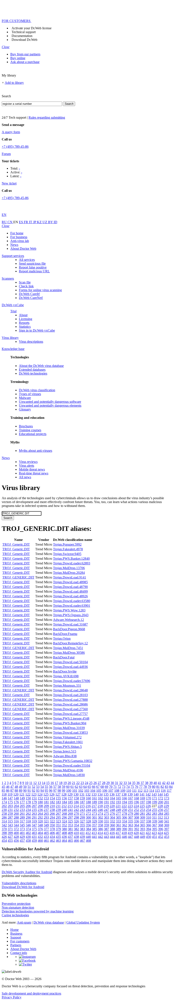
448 (136, 837)
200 (160, 802)
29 (108, 783)
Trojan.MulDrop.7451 (68, 648)
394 (148, 829)
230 (4, 810)
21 (73, 783)
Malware (25, 398)
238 (52, 810)
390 (124, 829)
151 (34, 798)
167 (130, 798)
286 (4, 817)
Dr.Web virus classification (37, 390)
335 (130, 821)
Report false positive (33, 267)
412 (88, 833)
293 (46, 817)
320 (40, 821)
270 (76, 813)
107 (110, 790)
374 (28, 829)
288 (16, 817)
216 (88, 806)
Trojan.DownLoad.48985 (70, 582)
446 (124, 837)
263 (34, 813)
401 (22, 833)
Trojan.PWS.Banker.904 (69, 723)
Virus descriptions (31, 341)
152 (40, 798)
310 (148, 817)
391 (130, 829)
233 (22, 810)
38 (146, 783)
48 (16, 786)
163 (106, 798)
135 (106, 794)
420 (136, 833)
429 (22, 837)
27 (99, 783)
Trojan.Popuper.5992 (67, 544)
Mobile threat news (32, 469)
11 (30, 783)
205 (22, 806)
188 (88, 802)
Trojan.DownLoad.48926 (70, 596)
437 (70, 837)
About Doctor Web (23, 248)
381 (70, 829)
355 (82, 825)
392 (136, 829)
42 (163, 783)
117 (169, 790)
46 (7, 786)
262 (28, 813)
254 (148, 810)
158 (76, 798)
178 (28, 802)
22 (78, 783)
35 (133, 783)
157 (70, 798)
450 (148, 837)
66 (93, 786)
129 (70, 794)
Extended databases (32, 369)
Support (15, 937)
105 (98, 790)
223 (130, 806)
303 (106, 817)
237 (46, 810)
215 (82, 806)
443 (106, 837)
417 (118, 833)
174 (4, 802)
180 (40, 802)
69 (106, 786)
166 (124, 798)
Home (14, 930)
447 (130, 837)
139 (130, 794)
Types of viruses (30, 394)
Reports (24, 323)
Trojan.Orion (62, 638)
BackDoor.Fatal (63, 657)
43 (168, 783)
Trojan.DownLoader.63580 (71, 601)
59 (63, 786)
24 (86, 783)
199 (154, 802)
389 (118, 829)
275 (106, 813)
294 (52, 817)
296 (64, 817)
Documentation (22, 36)
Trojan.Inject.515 (64, 751)
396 (160, 829)
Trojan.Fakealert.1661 (68, 742)
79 (149, 786)
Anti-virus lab (19, 241)
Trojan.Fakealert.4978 (68, 549)
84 (171, 786)
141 (142, 794)
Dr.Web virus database (48, 922)
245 (94, 810)
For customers (19, 941)
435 (58, 837)
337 (142, 821)
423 (154, 833)
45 (3, 786)
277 (118, 813)
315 (10, 821)
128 (64, 794)
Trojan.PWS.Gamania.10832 (72, 761)
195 (130, 802)
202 (4, 806)
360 (112, 825)
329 (94, 821)
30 (112, 783)
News (14, 245)
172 (160, 798)
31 (116, 783)
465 (70, 840)
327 (82, 821)
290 (28, 817)
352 (64, 825)
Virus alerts (26, 465)
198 (148, 802)
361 (118, 825)
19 (65, 783)
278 (124, 813)
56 (50, 786)
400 (16, 833)
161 (94, 798)
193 (118, 802)
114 (151, 790)
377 (46, 829)
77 (141, 786)
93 (37, 790)
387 (106, 829)
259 (10, 813)
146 (4, 798)
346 (28, 825)
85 (3, 790)
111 (134, 790)
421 (142, 833)
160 (88, 798)
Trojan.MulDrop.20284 (69, 572)
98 (59, 790)
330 (100, 821)
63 (80, 786)
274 (100, 813)
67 (98, 786)
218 (100, 806)
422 (148, 833)
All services (27, 259)
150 (28, 798)
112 (140, 790)
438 (76, 837)
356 (88, 825)
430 (28, 837)
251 (130, 810)
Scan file (25, 282)
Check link (26, 286)
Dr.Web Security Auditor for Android (27, 872)
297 (70, 817)
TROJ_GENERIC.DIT (18, 577)
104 (92, 790)
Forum (6, 154)
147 (10, 798)
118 (4, 794)
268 (64, 813)
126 (52, 794)
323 (58, 821)
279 (130, 813)
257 (166, 810)
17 (56, 783)
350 (52, 825)
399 (10, 833)
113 (145, 790)
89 (20, 790)
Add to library (14, 82)
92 (33, 790)
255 (154, 810)
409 (70, 833)
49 (20, 786)
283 (154, 813)
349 (46, 825)
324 (64, 821)
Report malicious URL (34, 271)
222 (124, 806)
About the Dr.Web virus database (41, 366)
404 (40, 833)
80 (153, 786)
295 (58, 817)
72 (119, 786)
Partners (15, 945)
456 (16, 840)
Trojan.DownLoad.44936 (70, 667)
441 (94, 837)
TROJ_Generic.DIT (16, 544)
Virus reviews (28, 462)
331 (106, 821)
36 (138, 783)
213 (70, 806)
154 (52, 798)
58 (59, 786)
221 (118, 806)
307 (130, 817)
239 (58, 810)
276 (112, 813)
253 (142, 810)
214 (76, 806)
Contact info (18, 953)
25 (91, 783)
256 (160, 810)
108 (116, 790)
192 (112, 802)
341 (166, 821)
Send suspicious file (32, 263)
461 (46, 840)
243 (82, 810)
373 (22, 829)
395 (154, 829)
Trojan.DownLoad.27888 (70, 699)
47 (12, 786)
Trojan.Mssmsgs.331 (67, 685)
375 (34, 829)
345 (22, 825)
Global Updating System (83, 922)
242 (76, 810)
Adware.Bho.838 (65, 756)
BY (51, 222)
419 (130, 833)
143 (154, 794)
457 (22, 840)
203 (10, 806)
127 (58, 794)
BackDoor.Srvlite (65, 671)
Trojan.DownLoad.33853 (70, 732)
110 (128, 790)
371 (10, 829)
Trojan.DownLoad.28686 (70, 704)
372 (16, 829)
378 (52, 829)
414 (100, 833)
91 (29, 790)
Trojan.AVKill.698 (66, 676)
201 (166, 802)
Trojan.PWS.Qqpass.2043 (70, 615)
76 (136, 786)
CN (10, 222)
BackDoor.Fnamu (65, 634)
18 (60, 783)
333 (118, 821)
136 (112, 794)
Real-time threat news (33, 473)
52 (33, 786)
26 (95, 783)
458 (28, 840)
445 (118, 837)
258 (4, 813)
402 (28, 833)
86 (7, 790)
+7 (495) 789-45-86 (15, 146)
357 (94, 825)
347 (34, 825)
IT (31, 222)
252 (136, 810)
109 (122, 790)
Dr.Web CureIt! (29, 294)
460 (40, 840)
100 (68, 790)
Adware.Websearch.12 (68, 620)
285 (166, 813)
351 (58, 825)
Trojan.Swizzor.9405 (67, 554)
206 (28, 806)
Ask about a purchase (24, 62)
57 (55, 786)
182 (52, 802)
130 (76, 794)
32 (121, 783)
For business (18, 237)
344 (16, 825)
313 (166, 817)
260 (16, 813)
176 (16, 802)
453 (166, 837)
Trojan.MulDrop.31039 (69, 728)
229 (166, 806)
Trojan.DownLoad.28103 (70, 695)
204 (16, 806)
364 (136, 825)
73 (123, 786)
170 (148, 798)
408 (64, 833)
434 (52, 837)
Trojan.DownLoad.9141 (69, 577)
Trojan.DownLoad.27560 (70, 709)
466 (76, 840)
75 (132, 786)
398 (4, 833)
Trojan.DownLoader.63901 (71, 605)
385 (94, 829)
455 (10, 840)
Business (16, 933)
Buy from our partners (25, 54)
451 (154, 837)
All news (25, 477)
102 (80, 790)
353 (70, 825)
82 (162, 786)
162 (100, 798)
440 (88, 837)
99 (63, 790)
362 (124, 825)
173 (166, 798)
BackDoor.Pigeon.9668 (69, 629)
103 (86, 790)
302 (100, 817)
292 (40, 817)
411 (82, 833)
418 (124, 833)
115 (157, 790)
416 (112, 833)
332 (112, 821)
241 (70, 810)
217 (94, 806)
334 (124, 821)
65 (89, 786)
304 (112, 817)
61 (72, 786)
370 (4, 829)
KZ (39, 222)
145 (166, 794)
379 (58, 829)
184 (64, 802)
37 (142, 783)
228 (160, 806)
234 (28, 810)
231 (10, 810)
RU (5, 222)
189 (94, 802)
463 (58, 840)
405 (46, 833)
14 (43, 783)
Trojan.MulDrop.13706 (69, 568)
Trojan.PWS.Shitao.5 (67, 747)
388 (112, 829)
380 (64, 829)
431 (34, 837)
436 (64, 837)
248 (112, 810)
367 (154, 825)
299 (82, 817)
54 (42, 786)
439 (82, 837)
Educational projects (32, 434)
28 (103, 783)
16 (52, 783)
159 (82, 798)
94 (42, 790)
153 (46, 798)
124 (39, 794)
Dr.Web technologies (33, 373)
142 (148, 794)
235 (34, 810)
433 (46, 837)
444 (112, 837)
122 (27, 794)
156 (64, 798)
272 (88, 813)
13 (39, 783)
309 (142, 817)
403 (34, 833)
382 (76, 829)
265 (46, 813)
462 (52, 840)
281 (142, 813)
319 (34, 821)
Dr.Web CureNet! (31, 298)
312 (160, 817)
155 (58, 798)
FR (26, 222)
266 (52, 813)
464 (64, 840)
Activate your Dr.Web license (32, 28)
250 (124, 810)
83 (166, 786)
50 (25, 786)
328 (88, 821)
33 (125, 783)
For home (16, 233)
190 (100, 802)
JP (35, 222)
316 (16, 821)
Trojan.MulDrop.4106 (68, 770)
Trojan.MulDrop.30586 (69, 652)
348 (40, 825)
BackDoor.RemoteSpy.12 (70, 643)
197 (142, 802)
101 (74, 790)
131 (82, 794)
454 (4, 840)
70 (110, 786)
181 (46, 802)
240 (64, 810)
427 (10, 837)
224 (136, 806)
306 (124, 817)
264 (40, 813)
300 (88, 817)
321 (46, 821)
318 (28, 821)
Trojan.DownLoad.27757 (70, 714)
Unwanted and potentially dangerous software (50, 401)
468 (88, 840)
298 (76, 817)
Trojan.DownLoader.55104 (71, 765)
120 (15, 794)
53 (37, 786)
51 (29, 786)
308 (136, 817)
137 (118, 794)
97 (55, 790)
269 (70, 813)
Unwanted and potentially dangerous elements (50, 405)
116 (163, 790)
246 (100, 810)
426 (4, 837)
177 (22, 802)
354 (76, 825)
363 (130, 825)
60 (68, 786)
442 (100, 837)
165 (118, 798)
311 (154, 817)
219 (106, 806)
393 (142, 829)
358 (100, 825)
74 (128, 786)
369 (166, 825)
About (23, 315)
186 (76, 802)
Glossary (25, 409)
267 (58, 813)
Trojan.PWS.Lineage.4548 (71, 718)
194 (124, 802)
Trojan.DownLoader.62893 (71, 563)
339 (154, 821)
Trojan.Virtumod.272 (67, 737)
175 (10, 802)
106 (104, 790)
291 (34, 817)
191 (106, 802)
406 (52, 833)
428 (16, 837)
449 (142, 837)
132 (88, 794)
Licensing (25, 319)
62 (76, 786)
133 (94, 794)
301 (94, 817)
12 (35, 783)
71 (115, 786)
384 (88, 829)
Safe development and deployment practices (31, 993)
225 (142, 806)
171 (154, 798)
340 (160, 821)
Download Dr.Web (24, 39)
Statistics (25, 326)
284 (160, 813)
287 (10, 817)
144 (160, 794)
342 (4, 825)
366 (148, 825)
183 (58, 802)
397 (166, 829)
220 (112, 806)
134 (100, 794)
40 (155, 783)
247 (106, 810)
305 (118, 817)
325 (70, 821)
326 (76, 821)
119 (10, 794)
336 (136, 821)
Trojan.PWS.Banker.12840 (71, 558)
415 (106, 833)
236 (40, 810)
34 (129, 783)
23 (82, 783)
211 (58, 806)
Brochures (26, 426)
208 (40, 806)
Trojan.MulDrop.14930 (69, 775)
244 (88, 810)
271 (82, 813)
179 (34, 802)
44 (172, 783)
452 (160, 837)
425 (166, 833)
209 (46, 806)
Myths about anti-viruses (35, 450)
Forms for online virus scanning (40, 290)
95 (46, 790)
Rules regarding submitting (47, 117)
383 (82, 829)
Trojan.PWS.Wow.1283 (69, 610)
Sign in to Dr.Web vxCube (37, 330)
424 (160, 833)
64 (85, 786)
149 (22, 798)
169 (142, 798)
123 (33, 794)
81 (158, 786)
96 (50, 790)
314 (4, 821)
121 (21, 794)
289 (22, 817)
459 (34, 840)
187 (82, 802)
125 (46, 794)
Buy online (17, 58)
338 (148, 821)
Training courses (30, 430)
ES (21, 222)
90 (25, 790)
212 (64, 806)
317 (22, 821)
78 (145, 786)
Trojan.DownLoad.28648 (70, 690)
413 (94, 833)
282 (148, 813)
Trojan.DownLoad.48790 (70, 587)
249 (118, 810)
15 (48, 783)
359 (106, 825)
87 (12, 790)
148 (16, 798)
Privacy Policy (11, 997)
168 (136, 798)
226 (148, 806)
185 (70, 802)
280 (136, 813)
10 (26, 783)
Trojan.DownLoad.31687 (70, 624)
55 (46, 786)
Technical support (24, 32)
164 (112, 798)
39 (151, 783)
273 (94, 813)
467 (82, 840)
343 (10, 825)
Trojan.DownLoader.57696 (71, 681)
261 (22, 813)
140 (136, 794)
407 (58, 833)
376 (40, 829)
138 (124, 794)
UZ (45, 222)
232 (16, 810)
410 (76, 833)
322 (52, 821)
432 (40, 837)
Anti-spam (24, 922)
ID (55, 222)
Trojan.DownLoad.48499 (70, 591)
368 (160, 825)
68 (102, 786)
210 (52, 806)
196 (136, 802)
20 (69, 783)
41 (159, 783)
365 (142, 825)
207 (34, 806)
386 (100, 829)
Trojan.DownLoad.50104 (70, 662)
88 (16, 790)
